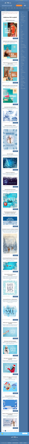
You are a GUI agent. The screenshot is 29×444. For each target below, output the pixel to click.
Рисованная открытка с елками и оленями (10, 229)
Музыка (22, 54)
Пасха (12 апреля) (10, 13)
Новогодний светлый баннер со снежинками (10, 275)
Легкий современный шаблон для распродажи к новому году (10, 212)
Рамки (21, 66)
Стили (21, 75)
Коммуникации (23, 44)
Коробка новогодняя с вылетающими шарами (10, 377)
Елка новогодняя (10, 153)
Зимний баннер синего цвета (10, 189)
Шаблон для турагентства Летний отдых (10, 85)
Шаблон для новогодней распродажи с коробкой (10, 323)
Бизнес (21, 32)
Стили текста (22, 76)
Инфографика (22, 56)
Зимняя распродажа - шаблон (10, 125)
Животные (22, 38)
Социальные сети (23, 20)
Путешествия (22, 85)
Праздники (22, 19)
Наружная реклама (23, 57)
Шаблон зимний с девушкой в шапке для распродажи (10, 414)
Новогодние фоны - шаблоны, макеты (11, 232)
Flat (21, 26)
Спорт (21, 73)
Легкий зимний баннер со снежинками (10, 258)
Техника (22, 79)
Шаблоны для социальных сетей (7, 64)
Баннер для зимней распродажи (10, 341)
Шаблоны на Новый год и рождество (7, 108)
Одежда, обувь (23, 60)
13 (14, 430)
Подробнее (15, 38)
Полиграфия (22, 63)
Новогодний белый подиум (10, 395)
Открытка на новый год (10, 172)
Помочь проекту (19, 5)
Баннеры (22, 31)
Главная (2, 0)
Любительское (22, 51)
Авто (21, 29)
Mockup (22, 25)
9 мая (14, 13)
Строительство (23, 78)
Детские (22, 35)
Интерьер (22, 41)
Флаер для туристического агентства (10, 41)
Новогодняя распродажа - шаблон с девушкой (10, 359)
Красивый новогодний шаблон (10, 107)
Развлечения (22, 81)
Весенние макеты (11, 12)
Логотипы (22, 50)
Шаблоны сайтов (23, 16)
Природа (22, 84)
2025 (14, 379)
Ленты (21, 48)
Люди (21, 53)
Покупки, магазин (23, 82)
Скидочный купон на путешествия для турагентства (10, 63)
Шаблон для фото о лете (10, 20)
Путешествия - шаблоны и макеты (10, 42)
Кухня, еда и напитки (23, 47)
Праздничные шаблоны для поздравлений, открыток (10, 126)
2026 (21, 13)
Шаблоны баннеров (15, 64)
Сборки (22, 69)
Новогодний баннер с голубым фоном (10, 299)
